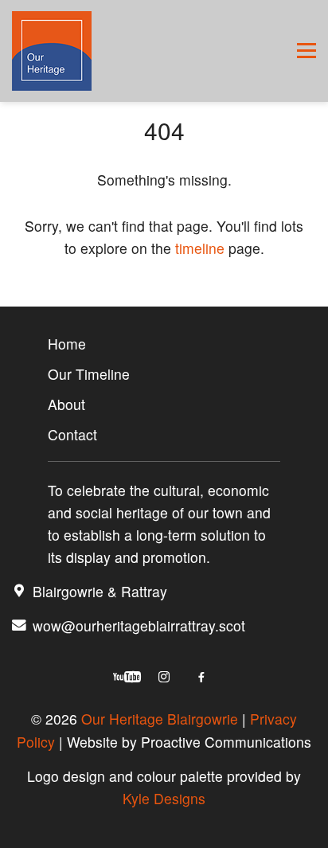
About (66, 404)
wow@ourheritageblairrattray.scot (139, 625)
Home (67, 344)
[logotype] (52, 51)
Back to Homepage (164, 294)
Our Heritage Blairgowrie (159, 719)
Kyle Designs (164, 798)
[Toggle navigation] (306, 51)
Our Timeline (89, 374)
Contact (72, 434)
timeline (200, 248)
